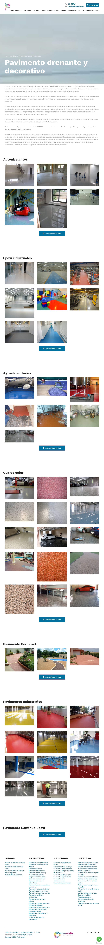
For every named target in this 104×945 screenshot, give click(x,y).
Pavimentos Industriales (50, 10)
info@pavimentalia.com (76, 6)
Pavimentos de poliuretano (62, 877)
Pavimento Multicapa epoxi (62, 875)
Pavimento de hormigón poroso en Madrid (88, 886)
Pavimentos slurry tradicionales (64, 871)
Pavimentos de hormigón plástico (37, 900)
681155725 (71, 4)
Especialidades (15, 10)
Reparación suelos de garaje (63, 866)
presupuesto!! (94, 5)
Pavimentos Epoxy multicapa (38, 862)
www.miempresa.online (24, 935)
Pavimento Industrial (35, 869)
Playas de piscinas (10, 873)
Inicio (6, 56)
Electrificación (58, 873)
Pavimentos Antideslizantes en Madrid (15, 863)
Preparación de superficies (37, 877)
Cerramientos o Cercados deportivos (86, 900)
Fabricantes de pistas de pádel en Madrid (88, 890)
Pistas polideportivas (84, 897)
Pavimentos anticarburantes (63, 869)
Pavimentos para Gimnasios (87, 864)
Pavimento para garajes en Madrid (62, 863)
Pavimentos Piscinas (31, 10)
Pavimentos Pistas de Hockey (87, 879)
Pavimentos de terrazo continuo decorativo (39, 886)
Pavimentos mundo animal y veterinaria (38, 914)
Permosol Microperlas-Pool (13, 875)
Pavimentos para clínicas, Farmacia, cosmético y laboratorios (37, 881)
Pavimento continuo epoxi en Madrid (38, 865)
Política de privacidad (11, 932)
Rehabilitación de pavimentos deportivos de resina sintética (87, 868)
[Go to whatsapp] (99, 939)
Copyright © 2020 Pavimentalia (15, 937)
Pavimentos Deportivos (90, 10)
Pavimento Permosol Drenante (15, 871)
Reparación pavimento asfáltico (39, 907)
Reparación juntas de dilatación (39, 889)
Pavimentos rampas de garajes (39, 903)
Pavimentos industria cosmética (39, 893)
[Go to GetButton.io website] (99, 943)
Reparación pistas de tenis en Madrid (87, 882)
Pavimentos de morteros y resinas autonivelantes (37, 874)
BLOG (38, 932)
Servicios (13, 56)
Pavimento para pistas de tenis (88, 862)
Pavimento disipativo (36, 905)
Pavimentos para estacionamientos (59, 880)
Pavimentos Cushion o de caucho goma (88, 904)
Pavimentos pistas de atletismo (88, 877)
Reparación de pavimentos (62, 883)
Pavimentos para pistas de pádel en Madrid (88, 874)
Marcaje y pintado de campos (87, 893)
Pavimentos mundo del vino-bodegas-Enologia (38, 910)
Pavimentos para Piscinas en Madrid (14, 868)
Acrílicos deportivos (84, 871)
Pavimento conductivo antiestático (36, 896)
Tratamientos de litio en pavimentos (36, 918)
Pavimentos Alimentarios (37, 871)
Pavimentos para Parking (70, 10)
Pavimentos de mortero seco (38, 891)
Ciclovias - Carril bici (84, 895)
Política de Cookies (27, 932)
